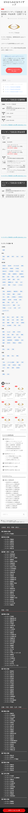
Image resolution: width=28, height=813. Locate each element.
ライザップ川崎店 (9, 616)
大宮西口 (20, 296)
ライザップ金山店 (9, 698)
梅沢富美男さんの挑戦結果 (12, 489)
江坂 (8, 334)
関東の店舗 (6, 614)
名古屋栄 (9, 325)
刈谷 (17, 322)
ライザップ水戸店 (9, 663)
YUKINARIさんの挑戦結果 (12, 496)
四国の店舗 (6, 762)
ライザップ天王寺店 (10, 720)
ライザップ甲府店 (9, 678)
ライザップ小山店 (9, 656)
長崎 (19, 365)
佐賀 (9, 365)
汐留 (8, 276)
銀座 (4, 276)
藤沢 (14, 294)
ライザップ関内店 (9, 622)
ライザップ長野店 (9, 680)
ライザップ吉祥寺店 (10, 595)
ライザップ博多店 (9, 779)
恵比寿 (9, 265)
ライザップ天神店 (9, 781)
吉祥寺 (4, 282)
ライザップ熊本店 (9, 792)
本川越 (15, 299)
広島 (8, 349)
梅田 (4, 331)
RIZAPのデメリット (9, 453)
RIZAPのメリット (9, 439)
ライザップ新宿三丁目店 (11, 561)
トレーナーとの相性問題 (12, 457)
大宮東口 (14, 296)
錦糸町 (22, 276)
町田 (17, 282)
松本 (19, 325)
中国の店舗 (6, 753)
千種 (15, 325)
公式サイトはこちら (13, 810)
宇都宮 (4, 307)
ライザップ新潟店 (9, 671)
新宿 (22, 265)
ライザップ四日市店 (10, 748)
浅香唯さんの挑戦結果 (11, 505)
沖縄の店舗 (6, 799)
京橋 (14, 331)
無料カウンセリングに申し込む (14, 70)
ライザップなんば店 (10, 717)
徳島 (8, 355)
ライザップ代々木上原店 (11, 557)
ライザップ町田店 (9, 599)
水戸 (19, 307)
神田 (13, 276)
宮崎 (13, 367)
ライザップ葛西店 (9, 605)
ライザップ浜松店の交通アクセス (14, 91)
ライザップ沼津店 (9, 685)
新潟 (4, 317)
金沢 (13, 317)
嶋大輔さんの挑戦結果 (11, 507)
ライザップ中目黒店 (10, 565)
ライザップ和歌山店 (10, 749)
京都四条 (17, 340)
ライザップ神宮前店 (10, 554)
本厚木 (8, 294)
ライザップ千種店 (9, 702)
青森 (4, 256)
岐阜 (8, 319)
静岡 (22, 319)
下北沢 (14, 285)
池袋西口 (21, 274)
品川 (22, 271)
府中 (18, 279)
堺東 (4, 334)
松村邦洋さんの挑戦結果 (12, 482)
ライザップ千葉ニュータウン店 (13, 652)
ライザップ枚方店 (9, 728)
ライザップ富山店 (9, 673)
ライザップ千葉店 (9, 647)
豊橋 (8, 322)
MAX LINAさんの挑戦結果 (12, 498)
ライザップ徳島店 (9, 766)
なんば (8, 331)
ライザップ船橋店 (9, 645)
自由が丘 (4, 271)
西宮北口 (9, 337)
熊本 (8, 367)
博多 (18, 362)
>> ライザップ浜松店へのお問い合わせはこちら (13, 125)
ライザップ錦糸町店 (10, 588)
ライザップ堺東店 (9, 722)
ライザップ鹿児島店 (10, 795)
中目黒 (17, 268)
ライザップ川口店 (9, 631)
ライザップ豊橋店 (9, 691)
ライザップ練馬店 (9, 592)
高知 (17, 355)
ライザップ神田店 (9, 585)
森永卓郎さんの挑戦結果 (12, 486)
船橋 (4, 302)
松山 (13, 355)
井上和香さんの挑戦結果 (12, 500)
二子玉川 (20, 285)
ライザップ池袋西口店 (10, 579)
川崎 (4, 291)
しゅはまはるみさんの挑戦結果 (14, 504)
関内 (21, 291)
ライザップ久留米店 (10, 783)
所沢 (20, 299)
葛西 (9, 285)
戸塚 (4, 294)
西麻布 (4, 274)
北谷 (8, 374)
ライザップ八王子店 (10, 603)
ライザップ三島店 (9, 683)
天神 (22, 362)
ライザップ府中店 (9, 594)
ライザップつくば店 (10, 660)
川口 (4, 296)
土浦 (15, 307)
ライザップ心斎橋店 (10, 715)
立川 (21, 282)
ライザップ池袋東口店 (10, 577)
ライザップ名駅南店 (10, 696)
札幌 (4, 250)
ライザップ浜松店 (9, 689)
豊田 (13, 322)
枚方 (17, 334)
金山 (4, 325)
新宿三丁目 (5, 268)
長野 (4, 319)
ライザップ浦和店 (9, 632)
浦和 (8, 296)
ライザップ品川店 (9, 574)
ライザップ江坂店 (9, 724)
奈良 (22, 340)
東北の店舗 (6, 537)
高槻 (22, 334)
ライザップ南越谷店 (10, 638)
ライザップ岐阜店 (9, 682)
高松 (4, 355)
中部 (2, 9)
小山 (19, 305)
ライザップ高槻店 (9, 729)
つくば (9, 307)
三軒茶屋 (11, 271)
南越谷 (4, 299)
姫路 (4, 340)
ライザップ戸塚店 (9, 623)
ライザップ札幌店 (9, 533)
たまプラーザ (5, 310)
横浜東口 (9, 291)
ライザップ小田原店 (10, 629)
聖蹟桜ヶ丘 (10, 282)
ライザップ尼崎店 (9, 731)
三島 (13, 319)
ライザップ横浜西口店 (10, 620)
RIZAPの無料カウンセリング (12, 463)
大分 (4, 367)
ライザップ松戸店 (9, 649)
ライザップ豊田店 (9, 693)
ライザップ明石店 (9, 737)
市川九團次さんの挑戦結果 (12, 487)
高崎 (14, 305)
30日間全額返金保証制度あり (13, 448)
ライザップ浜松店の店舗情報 (12, 87)
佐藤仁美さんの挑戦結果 (12, 491)
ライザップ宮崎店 (9, 794)
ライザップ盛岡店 (9, 541)
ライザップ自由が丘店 (10, 566)
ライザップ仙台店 (9, 544)
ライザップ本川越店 (10, 641)
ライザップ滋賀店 (9, 746)
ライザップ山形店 (9, 546)
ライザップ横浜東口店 (10, 618)
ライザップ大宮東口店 (10, 634)
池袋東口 (15, 274)
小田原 (18, 294)
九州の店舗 (6, 773)
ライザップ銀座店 (9, 581)
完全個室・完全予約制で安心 (13, 446)
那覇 (4, 374)
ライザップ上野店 (9, 586)
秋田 (13, 256)
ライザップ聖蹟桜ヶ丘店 (11, 597)
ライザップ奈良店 (9, 744)
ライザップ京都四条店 (10, 742)
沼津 (17, 319)
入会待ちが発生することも (12, 459)
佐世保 (14, 365)
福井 (17, 317)
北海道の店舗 (6, 531)
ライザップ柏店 (9, 651)
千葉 (8, 302)
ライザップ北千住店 (10, 590)
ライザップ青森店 (9, 539)
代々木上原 (16, 265)
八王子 (4, 285)
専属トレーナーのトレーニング (14, 441)
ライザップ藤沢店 (9, 627)
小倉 (4, 362)
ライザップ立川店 (9, 601)
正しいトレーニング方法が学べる (14, 443)
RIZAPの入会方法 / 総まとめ (12, 470)
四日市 (8, 342)
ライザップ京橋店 (9, 719)
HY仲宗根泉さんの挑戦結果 (13, 502)
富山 (8, 317)
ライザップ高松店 (9, 764)
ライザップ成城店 (9, 575)
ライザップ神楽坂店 (10, 563)
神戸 (15, 337)
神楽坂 (11, 268)
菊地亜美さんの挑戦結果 (12, 493)
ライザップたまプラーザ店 (11, 665)
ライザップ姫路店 (9, 739)
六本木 (17, 271)
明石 (19, 337)
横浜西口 (16, 291)
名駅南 (22, 322)
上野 (17, 276)
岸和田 (19, 342)
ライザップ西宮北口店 (10, 733)
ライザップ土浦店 (9, 661)
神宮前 (4, 265)
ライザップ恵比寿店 (10, 556)
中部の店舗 (6, 668)
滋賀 (4, 342)
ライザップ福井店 (9, 676)
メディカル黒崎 (10, 362)
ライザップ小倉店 (9, 775)
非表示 (9, 80)
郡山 (4, 259)
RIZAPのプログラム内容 (11, 466)
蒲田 (14, 279)
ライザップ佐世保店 (10, 786)
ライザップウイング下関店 (11, 759)
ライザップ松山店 (9, 768)
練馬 (9, 279)
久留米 (4, 365)
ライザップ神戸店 (9, 735)
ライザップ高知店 (9, 770)
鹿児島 (18, 367)
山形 (22, 256)
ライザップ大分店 (9, 790)
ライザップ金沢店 (9, 674)
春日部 (9, 299)
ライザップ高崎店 (9, 654)
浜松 (4, 322)
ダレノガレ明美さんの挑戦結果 (14, 495)
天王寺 (18, 331)
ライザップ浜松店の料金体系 (12, 89)
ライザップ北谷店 (9, 803)
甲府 (22, 317)
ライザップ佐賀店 (9, 785)
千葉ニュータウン (6, 305)
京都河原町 (9, 340)
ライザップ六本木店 (10, 570)
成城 (9, 274)
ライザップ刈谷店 (9, 694)
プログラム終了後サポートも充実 (14, 450)
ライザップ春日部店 (10, 640)
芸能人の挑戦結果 (9, 480)
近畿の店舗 (6, 711)
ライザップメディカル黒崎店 (12, 777)
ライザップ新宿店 (9, 559)
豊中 (13, 334)
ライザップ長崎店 (9, 788)
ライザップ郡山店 (9, 548)
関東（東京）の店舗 (8, 552)
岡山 (4, 349)
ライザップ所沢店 (9, 643)
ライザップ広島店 (9, 757)
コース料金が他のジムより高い (14, 456)
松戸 (13, 302)
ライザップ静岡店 (9, 687)
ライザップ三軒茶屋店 (10, 568)
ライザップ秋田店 (9, 543)
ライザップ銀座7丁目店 (11, 583)
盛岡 (8, 256)
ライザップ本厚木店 (10, 625)
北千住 (4, 279)
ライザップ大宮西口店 (10, 636)
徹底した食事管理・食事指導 (13, 445)
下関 (13, 349)
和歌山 (14, 342)
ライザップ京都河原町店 (11, 740)
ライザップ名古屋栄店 (10, 700)
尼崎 (4, 337)
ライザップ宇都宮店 (10, 658)
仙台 (17, 256)
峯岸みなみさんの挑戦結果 (12, 484)
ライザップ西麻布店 (10, 572)
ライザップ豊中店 (9, 726)
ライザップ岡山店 (9, 755)
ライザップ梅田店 (9, 713)
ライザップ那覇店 (9, 801)
